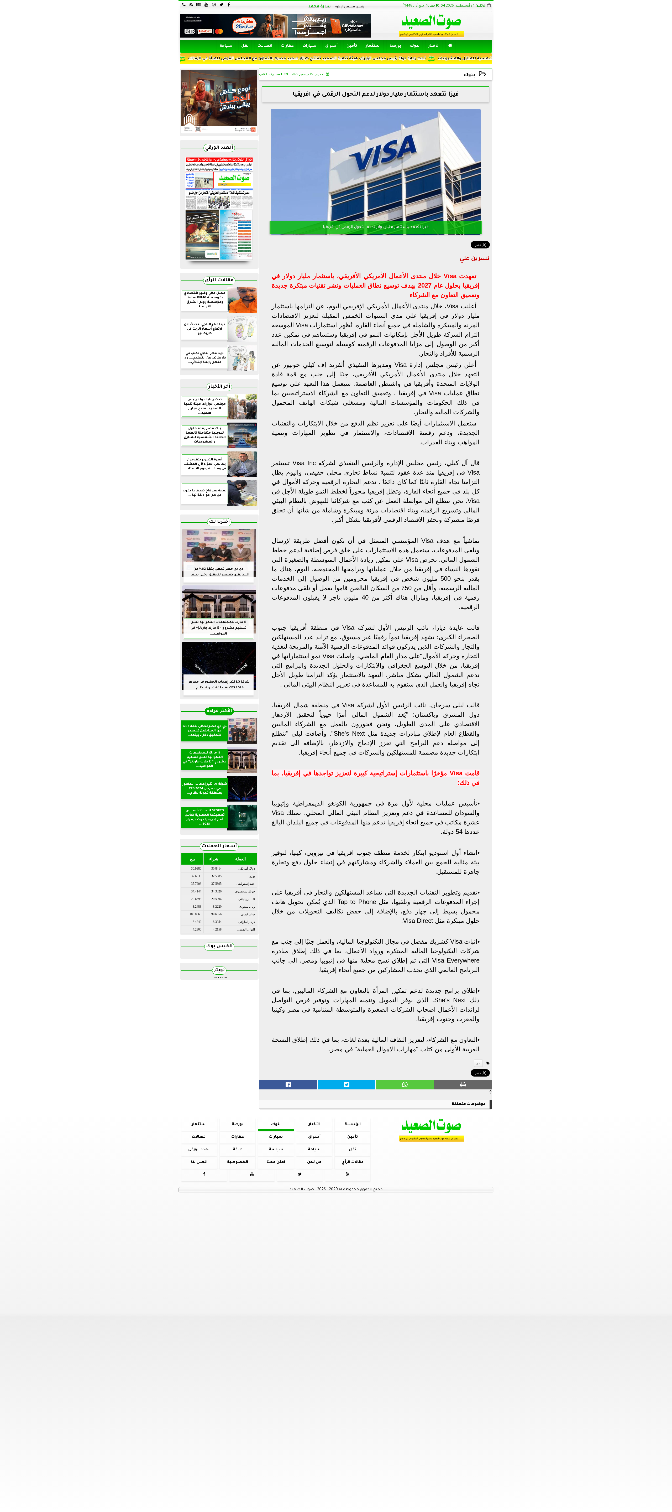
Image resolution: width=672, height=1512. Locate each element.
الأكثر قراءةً (219, 711)
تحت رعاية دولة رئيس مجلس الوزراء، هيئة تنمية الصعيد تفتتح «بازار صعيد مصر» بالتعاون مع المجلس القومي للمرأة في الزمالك (357, 59)
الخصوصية (237, 1162)
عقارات (287, 46)
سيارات (309, 46)
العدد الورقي (219, 148)
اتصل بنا (199, 1162)
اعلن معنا (276, 1162)
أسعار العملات (219, 846)
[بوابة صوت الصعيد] (219, 210)
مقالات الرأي (219, 280)
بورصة (395, 46)
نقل (245, 46)
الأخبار (433, 46)
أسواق (331, 46)
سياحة (226, 46)
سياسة (276, 1150)
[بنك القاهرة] (219, 101)
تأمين (351, 46)
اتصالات (265, 46)
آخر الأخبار (219, 387)
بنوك (414, 46)
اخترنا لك (219, 522)
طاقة (238, 1150)
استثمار (373, 46)
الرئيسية (353, 1125)
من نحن (314, 1162)
